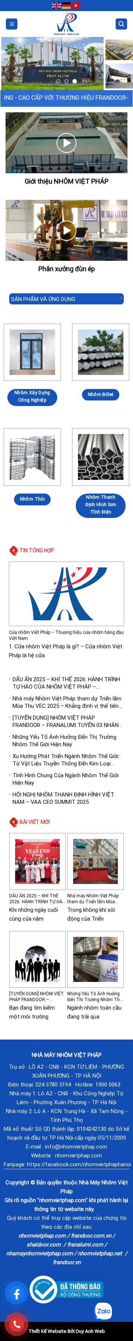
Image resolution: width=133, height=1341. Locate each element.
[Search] (121, 24)
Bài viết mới (35, 822)
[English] (57, 5)
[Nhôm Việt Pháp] (67, 24)
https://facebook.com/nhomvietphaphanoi (79, 1164)
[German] (66, 5)
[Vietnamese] (76, 5)
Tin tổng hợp (37, 550)
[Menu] (11, 24)
